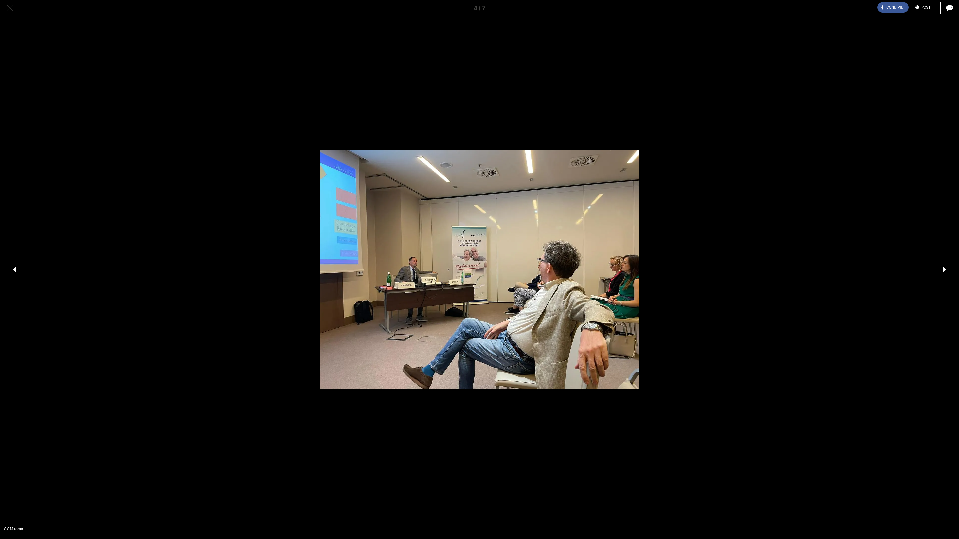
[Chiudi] (10, 8)
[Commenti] (949, 8)
